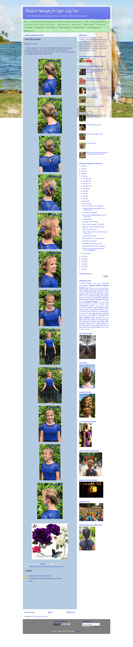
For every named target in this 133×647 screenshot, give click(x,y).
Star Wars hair (103, 290)
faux (90, 309)
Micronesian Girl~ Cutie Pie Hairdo (93, 238)
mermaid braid (99, 320)
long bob (105, 318)
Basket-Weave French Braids (95, 106)
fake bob (85, 309)
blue (39, 566)
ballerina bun (33, 566)
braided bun (45, 566)
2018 (82, 176)
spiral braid (86, 327)
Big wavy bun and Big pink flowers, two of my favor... (94, 215)
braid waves (91, 298)
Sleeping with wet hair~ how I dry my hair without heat (97, 79)
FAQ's (86, 21)
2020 (83, 171)
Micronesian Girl (85, 290)
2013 (82, 266)
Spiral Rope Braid (92, 97)
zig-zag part (86, 329)
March (85, 201)
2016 (82, 259)
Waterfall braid (90, 292)
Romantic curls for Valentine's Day (93, 227)
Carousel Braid (87, 219)
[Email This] (50, 564)
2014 (82, 264)
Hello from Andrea (63, 24)
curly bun (82, 308)
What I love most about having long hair (43, 21)
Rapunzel (96, 290)
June (84, 193)
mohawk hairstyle (90, 322)
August (85, 188)
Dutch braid (95, 285)
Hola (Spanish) (39, 27)
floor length (83, 311)
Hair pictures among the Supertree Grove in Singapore (93, 249)
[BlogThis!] (51, 564)
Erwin (31, 576)
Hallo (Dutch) (101, 24)
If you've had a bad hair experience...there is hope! (39, 24)
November (86, 181)
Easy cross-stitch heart (89, 229)
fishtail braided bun (98, 309)
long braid (83, 320)
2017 (82, 256)
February (86, 204)
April (84, 198)
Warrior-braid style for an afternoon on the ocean (94, 232)
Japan (106, 288)
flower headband (100, 311)
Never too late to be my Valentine (92, 206)
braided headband (96, 300)
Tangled (81, 292)
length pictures (96, 318)
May (84, 196)
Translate (97, 626)
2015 (83, 261)
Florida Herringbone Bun (94, 134)
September (86, 186)
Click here (101, 46)
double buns (103, 308)
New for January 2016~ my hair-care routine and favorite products (97, 71)
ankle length (104, 294)
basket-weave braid (85, 296)
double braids (92, 308)
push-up (93, 323)
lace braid (84, 317)
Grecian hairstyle (100, 288)
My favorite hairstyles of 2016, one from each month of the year (97, 153)
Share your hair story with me (96, 115)
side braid (93, 325)
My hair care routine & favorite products (70, 21)
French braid (53, 566)
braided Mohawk (101, 298)
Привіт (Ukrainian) (78, 27)
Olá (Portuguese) (51, 27)
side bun (60, 566)
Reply (30, 581)
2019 (82, 174)
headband (105, 313)
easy (81, 310)
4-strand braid (85, 283)
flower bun (90, 311)
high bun (104, 315)
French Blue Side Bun (89, 236)
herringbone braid (95, 315)
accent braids (94, 294)
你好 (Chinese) (28, 31)
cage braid (102, 302)
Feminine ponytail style (89, 241)
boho (84, 298)
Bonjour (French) (89, 24)
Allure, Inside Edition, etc (99, 21)
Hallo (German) (76, 24)
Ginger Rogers (89, 288)
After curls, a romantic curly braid (93, 224)
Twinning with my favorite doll (92, 243)
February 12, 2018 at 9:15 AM (42, 576)
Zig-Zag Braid (83, 294)
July (84, 191)
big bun (94, 296)
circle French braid (101, 304)
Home (26, 21)
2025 (83, 166)
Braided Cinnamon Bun (94, 125)
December (86, 178)
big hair (100, 296)
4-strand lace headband (89, 212)
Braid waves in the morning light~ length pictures (97, 88)
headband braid (83, 315)
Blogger (77, 631)
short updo (85, 325)
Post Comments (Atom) (40, 616)
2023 (83, 168)
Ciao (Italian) (28, 27)
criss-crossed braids (102, 306)
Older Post (70, 612)
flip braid (106, 309)
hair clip (92, 313)
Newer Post (29, 612)
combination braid (86, 306)
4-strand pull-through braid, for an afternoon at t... (93, 209)
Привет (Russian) (64, 27)
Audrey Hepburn (96, 283)
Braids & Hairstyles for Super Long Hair (52, 11)
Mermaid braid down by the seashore (93, 246)
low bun (91, 320)
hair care (85, 313)
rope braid (100, 323)
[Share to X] (53, 564)
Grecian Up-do (91, 143)
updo (98, 327)
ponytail (101, 322)
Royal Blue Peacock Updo (90, 222)
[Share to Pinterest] (57, 564)
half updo (99, 313)
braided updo (91, 301)
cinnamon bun (88, 304)
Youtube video (102, 292)
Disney (85, 286)
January (85, 253)
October (85, 183)
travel (93, 327)
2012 (82, 269)
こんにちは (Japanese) (93, 27)
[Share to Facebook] (55, 564)
